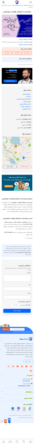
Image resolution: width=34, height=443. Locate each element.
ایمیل (29, 293)
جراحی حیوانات (26, 102)
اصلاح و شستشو (26, 94)
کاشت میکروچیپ (26, 109)
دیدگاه (29, 273)
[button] (29, 145)
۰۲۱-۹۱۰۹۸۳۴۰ (26, 381)
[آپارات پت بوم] (13, 366)
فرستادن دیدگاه (17, 311)
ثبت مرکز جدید (29, 64)
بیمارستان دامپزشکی (23, 45)
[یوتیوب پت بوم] (17, 366)
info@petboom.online (24, 386)
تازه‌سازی (22, 305)
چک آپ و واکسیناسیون (25, 104)
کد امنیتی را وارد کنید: (24, 302)
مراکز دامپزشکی (26, 5)
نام (29, 285)
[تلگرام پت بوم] (30, 366)
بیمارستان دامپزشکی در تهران (17, 5)
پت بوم (31, 5)
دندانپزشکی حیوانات (25, 106)
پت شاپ (28, 97)
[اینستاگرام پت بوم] (26, 366)
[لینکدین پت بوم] (30, 370)
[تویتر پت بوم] (8, 366)
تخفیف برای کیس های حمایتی (23, 99)
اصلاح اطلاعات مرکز (22, 64)
